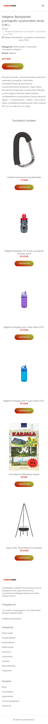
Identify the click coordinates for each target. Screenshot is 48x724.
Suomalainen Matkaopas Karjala (24, 474)
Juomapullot (7, 49)
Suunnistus (6, 652)
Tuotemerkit (31, 47)
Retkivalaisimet (8, 666)
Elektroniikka (7, 633)
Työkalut (5, 661)
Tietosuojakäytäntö (10, 701)
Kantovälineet (8, 642)
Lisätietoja (12, 66)
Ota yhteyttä (7, 691)
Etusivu (5, 29)
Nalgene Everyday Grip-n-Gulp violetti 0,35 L (24, 327)
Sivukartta (6, 706)
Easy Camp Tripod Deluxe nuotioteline (24, 548)
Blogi (4, 687)
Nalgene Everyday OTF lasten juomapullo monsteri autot (24, 252)
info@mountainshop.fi (11, 618)
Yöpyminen (7, 670)
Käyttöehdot (7, 696)
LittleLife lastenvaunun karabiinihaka (24, 177)
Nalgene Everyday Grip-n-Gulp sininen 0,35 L (24, 401)
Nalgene (17, 49)
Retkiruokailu (19, 47)
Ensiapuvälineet (9, 638)
